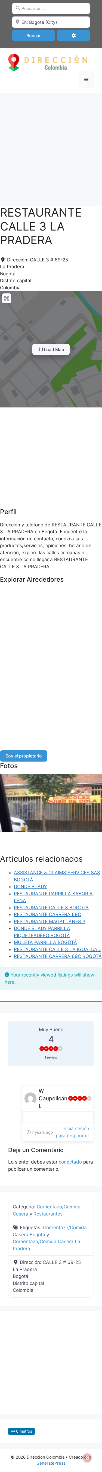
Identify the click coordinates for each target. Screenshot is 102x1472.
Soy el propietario (23, 756)
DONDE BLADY (30, 886)
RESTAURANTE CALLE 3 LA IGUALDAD (57, 949)
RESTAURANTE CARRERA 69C (47, 914)
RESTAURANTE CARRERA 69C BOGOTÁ (58, 956)
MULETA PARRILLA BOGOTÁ (45, 942)
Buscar (40, 35)
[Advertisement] (51, 146)
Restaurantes (48, 1214)
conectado (70, 1162)
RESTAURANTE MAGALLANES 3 (49, 921)
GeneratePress (51, 1463)
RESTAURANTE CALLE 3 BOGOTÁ (51, 907)
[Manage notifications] (87, 1457)
